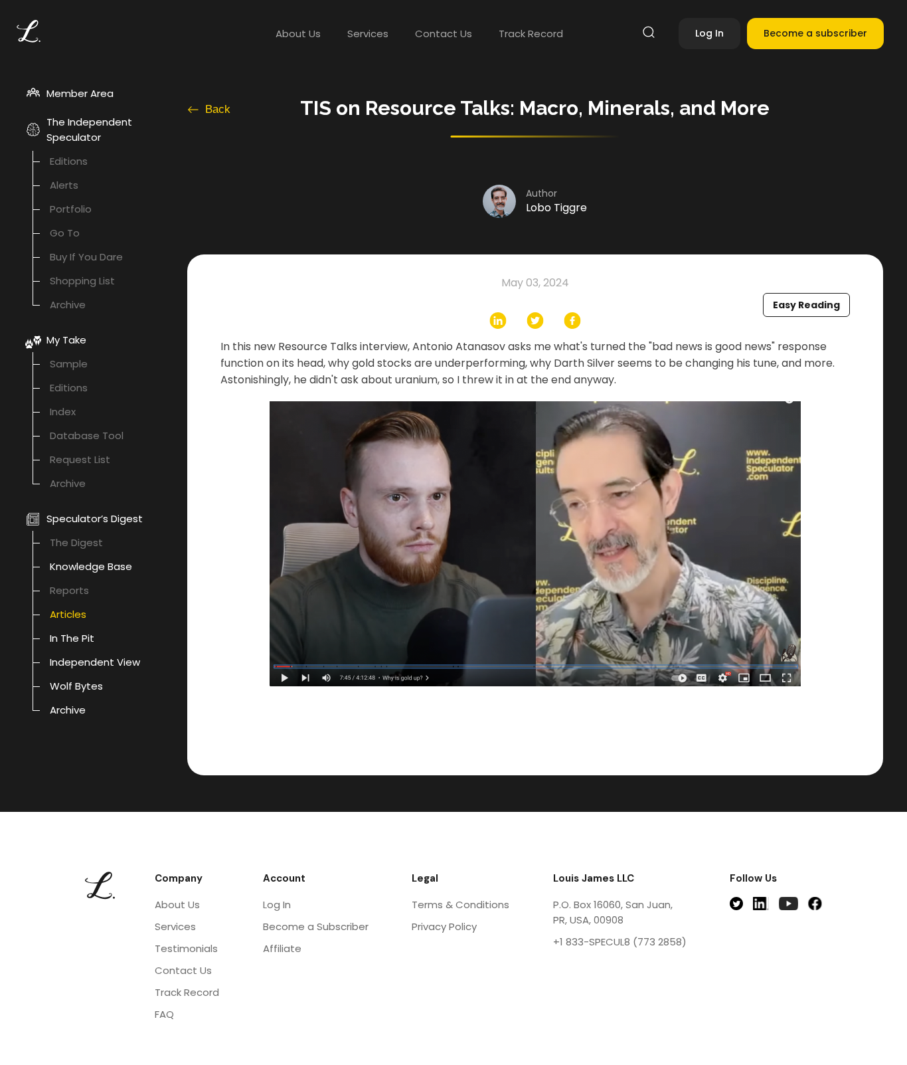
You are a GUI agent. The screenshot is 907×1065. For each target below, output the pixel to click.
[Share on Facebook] (572, 320)
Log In (709, 33)
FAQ (164, 1014)
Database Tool (87, 435)
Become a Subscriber (316, 926)
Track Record (531, 34)
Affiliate (282, 948)
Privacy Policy (444, 926)
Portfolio (71, 209)
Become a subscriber (815, 33)
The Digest (76, 542)
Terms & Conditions (460, 905)
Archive (68, 305)
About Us (298, 34)
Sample (69, 364)
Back (217, 109)
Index (63, 412)
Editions (69, 161)
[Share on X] (535, 320)
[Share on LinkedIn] (498, 320)
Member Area (80, 93)
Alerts (64, 185)
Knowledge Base (91, 566)
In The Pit (72, 638)
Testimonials (186, 948)
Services (367, 34)
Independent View (95, 662)
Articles (68, 614)
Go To (65, 233)
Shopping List (82, 281)
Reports (69, 590)
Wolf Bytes (76, 686)
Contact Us (443, 34)
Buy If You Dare (86, 257)
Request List (80, 459)
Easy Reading (806, 305)
